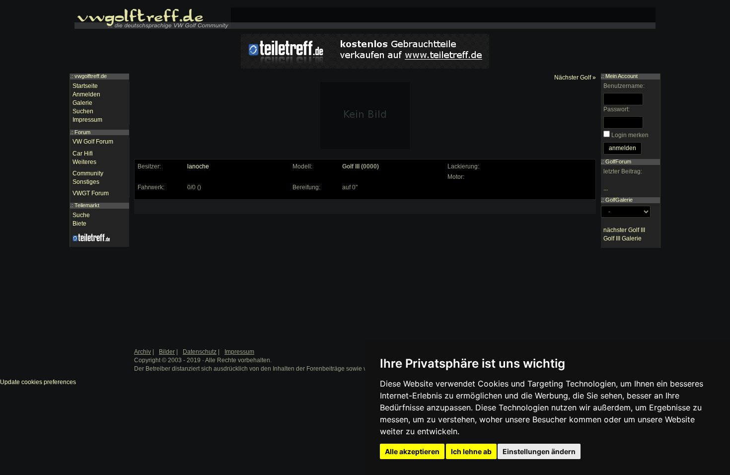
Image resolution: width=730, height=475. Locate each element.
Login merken (630, 135)
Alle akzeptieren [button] (412, 451)
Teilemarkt (86, 205)
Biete (79, 223)
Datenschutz (200, 351)
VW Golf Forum (93, 141)
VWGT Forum (91, 193)
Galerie (82, 102)
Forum (82, 132)
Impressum (87, 119)
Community (88, 173)
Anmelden (86, 94)
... (605, 188)
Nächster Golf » (575, 77)
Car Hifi (83, 153)
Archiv (142, 351)
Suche (81, 215)
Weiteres (84, 161)
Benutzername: (624, 85)
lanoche (198, 166)
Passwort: (616, 109)
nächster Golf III (624, 230)
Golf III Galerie (622, 238)
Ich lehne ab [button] (471, 451)
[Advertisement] (211, 265)
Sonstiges (86, 181)
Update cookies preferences (38, 382)
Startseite (85, 85)
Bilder (167, 351)
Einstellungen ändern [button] (539, 451)
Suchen (83, 111)
